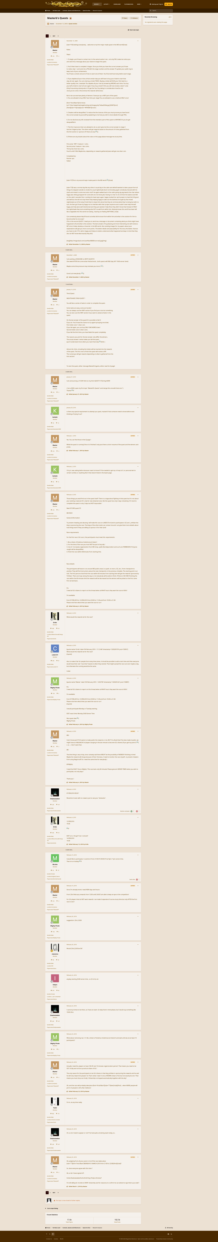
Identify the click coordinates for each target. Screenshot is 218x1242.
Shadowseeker (55, 799)
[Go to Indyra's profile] (55, 978)
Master (52, 23)
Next (54, 36)
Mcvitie (55, 864)
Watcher (122, 811)
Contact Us (49, 1239)
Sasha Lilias (132, 879)
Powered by (164, 1239)
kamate (54, 417)
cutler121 (55, 655)
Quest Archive (73, 23)
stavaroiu (55, 954)
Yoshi (55, 1108)
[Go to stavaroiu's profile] (55, 948)
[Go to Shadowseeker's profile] (55, 792)
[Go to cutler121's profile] (55, 648)
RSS (62, 1239)
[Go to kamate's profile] (55, 411)
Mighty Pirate (55, 688)
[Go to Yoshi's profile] (55, 1101)
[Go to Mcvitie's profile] (55, 858)
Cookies (56, 1239)
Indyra (55, 985)
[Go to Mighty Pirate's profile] (55, 681)
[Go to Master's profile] (48, 24)
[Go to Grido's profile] (55, 616)
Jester (128, 811)
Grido (55, 622)
